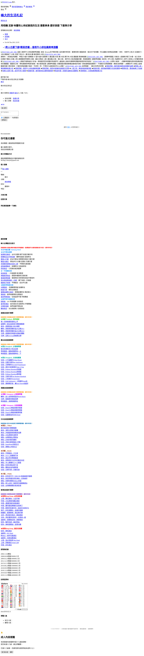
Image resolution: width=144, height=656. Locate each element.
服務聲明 (90, 629)
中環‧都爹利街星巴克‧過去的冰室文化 (15, 508)
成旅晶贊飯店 (5, 266)
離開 (11, 652)
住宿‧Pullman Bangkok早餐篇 (11, 369)
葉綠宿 (3, 294)
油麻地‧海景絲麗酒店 (8, 538)
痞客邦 (11, 93)
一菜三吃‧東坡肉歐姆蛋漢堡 (81, 68)
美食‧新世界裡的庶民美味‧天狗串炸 (14, 478)
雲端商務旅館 (5, 278)
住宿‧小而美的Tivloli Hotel (10, 379)
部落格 (7, 36)
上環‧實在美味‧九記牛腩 (10, 498)
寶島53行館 (5, 259)
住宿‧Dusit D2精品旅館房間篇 (11, 410)
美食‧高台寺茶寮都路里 (9, 458)
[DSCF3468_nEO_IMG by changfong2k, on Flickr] (101, 61)
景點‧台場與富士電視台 (9, 437)
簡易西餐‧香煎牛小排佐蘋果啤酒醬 (27, 68)
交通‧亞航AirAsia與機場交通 (11, 336)
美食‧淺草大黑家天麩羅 (9, 430)
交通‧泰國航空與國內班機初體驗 (12, 333)
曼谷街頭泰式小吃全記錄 (9, 349)
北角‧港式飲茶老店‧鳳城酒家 (12, 515)
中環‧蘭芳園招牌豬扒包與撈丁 (12, 505)
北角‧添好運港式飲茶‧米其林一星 (13, 517)
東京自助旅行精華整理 (8, 428)
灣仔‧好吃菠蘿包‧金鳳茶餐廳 (12, 510)
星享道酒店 (5, 304)
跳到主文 (4, 20)
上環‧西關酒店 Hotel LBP (10, 542)
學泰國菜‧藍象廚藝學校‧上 (11, 351)
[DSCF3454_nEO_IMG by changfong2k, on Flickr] (11, 61)
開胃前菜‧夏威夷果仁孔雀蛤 (132, 68)
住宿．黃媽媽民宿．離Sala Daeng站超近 (14, 383)
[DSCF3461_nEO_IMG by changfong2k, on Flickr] (73, 66)
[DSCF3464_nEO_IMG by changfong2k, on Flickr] (9, 52)
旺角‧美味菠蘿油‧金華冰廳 (11, 524)
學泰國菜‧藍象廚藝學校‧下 (11, 353)
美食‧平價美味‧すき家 (9, 453)
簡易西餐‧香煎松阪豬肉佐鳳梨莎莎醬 (55, 68)
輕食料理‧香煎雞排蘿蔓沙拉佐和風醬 (106, 68)
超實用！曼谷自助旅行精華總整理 (12, 324)
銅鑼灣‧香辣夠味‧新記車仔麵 (12, 513)
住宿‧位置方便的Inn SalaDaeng (12, 362)
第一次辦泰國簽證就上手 (9, 321)
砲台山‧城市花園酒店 (8, 535)
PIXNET (57, 629)
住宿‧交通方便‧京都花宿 (10, 469)
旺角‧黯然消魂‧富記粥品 (10, 522)
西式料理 (16, 101)
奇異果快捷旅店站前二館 (9, 264)
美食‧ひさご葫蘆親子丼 (9, 455)
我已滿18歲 (5, 652)
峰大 (2, 82)
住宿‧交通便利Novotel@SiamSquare (13, 365)
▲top (2, 104)
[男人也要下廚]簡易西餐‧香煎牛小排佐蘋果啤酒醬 (31, 47)
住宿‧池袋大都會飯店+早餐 (10, 442)
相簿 (6, 34)
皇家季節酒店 (5, 297)
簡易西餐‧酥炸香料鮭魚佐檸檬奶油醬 (119, 66)
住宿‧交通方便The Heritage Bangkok (13, 376)
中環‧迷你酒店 (6, 545)
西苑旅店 (4, 268)
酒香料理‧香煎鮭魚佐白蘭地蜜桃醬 (40, 71)
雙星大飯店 (5, 261)
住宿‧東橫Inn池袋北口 (9, 447)
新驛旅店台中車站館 (8, 257)
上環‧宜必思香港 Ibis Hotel (10, 540)
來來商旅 (4, 273)
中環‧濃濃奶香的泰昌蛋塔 (10, 503)
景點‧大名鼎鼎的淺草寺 (9, 435)
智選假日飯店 (5, 254)
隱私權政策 (83, 629)
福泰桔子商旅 (5, 283)
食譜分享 (16, 98)
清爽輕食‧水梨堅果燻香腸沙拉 (91, 71)
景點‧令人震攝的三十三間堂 (11, 462)
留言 (16, 93)
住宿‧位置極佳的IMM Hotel (10, 415)
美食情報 (17, 30)
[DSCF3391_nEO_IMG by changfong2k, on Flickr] (95, 57)
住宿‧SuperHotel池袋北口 (10, 444)
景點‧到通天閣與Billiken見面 (11, 481)
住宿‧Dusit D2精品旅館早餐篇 (11, 408)
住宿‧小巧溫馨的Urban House (11, 360)
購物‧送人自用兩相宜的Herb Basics (13, 396)
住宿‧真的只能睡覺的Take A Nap (12, 367)
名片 (6, 39)
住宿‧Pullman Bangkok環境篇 (11, 374)
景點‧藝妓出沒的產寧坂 (9, 467)
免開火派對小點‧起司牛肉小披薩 (14, 71)
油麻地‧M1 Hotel (7, 533)
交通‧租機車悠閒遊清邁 (9, 399)
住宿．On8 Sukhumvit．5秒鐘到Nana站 (14, 381)
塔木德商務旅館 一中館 (9, 280)
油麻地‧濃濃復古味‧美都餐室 (12, 520)
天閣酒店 (4, 287)
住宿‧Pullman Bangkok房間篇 (11, 372)
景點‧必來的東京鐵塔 (8, 440)
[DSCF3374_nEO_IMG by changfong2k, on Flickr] (52, 54)
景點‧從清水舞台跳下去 (9, 465)
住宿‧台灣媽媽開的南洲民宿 (11, 485)
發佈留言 (4, 120)
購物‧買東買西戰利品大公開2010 (12, 331)
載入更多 (4, 108)
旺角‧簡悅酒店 (6, 531)
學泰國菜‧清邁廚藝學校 (9, 401)
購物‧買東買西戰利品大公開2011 (12, 328)
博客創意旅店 (5, 275)
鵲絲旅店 (4, 308)
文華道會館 (5, 306)
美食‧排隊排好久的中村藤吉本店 (12, 460)
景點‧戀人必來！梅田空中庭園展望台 (14, 483)
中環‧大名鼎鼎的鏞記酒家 (10, 501)
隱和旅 (3, 301)
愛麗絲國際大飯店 (7, 292)
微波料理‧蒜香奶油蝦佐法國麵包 (66, 71)
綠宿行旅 (4, 290)
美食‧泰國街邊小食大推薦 (10, 326)
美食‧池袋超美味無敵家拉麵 (11, 432)
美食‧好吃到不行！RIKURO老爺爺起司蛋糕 (16, 476)
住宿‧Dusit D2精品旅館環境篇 (11, 412)
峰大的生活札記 (12, 15)
